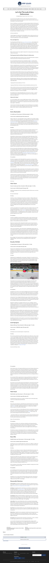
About (18, 553)
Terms (29, 561)
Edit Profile (15, 553)
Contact (38, 561)
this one (29, 411)
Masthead (19, 554)
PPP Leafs (26, 3)
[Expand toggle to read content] (44, 534)
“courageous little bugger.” (22, 344)
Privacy (27, 561)
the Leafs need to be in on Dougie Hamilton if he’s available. (21, 485)
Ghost (25, 561)
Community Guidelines (23, 553)
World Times (10, 553)
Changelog (15, 554)
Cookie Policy (32, 561)
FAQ (31, 60)
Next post (26, 527)
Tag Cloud (28, 553)
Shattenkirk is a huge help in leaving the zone (29, 152)
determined (12, 162)
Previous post (8, 527)
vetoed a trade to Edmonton (29, 164)
